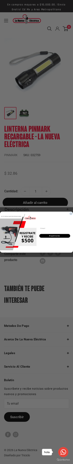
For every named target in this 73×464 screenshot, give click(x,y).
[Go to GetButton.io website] (63, 460)
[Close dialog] (71, 214)
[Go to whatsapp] (63, 452)
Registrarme (54, 236)
